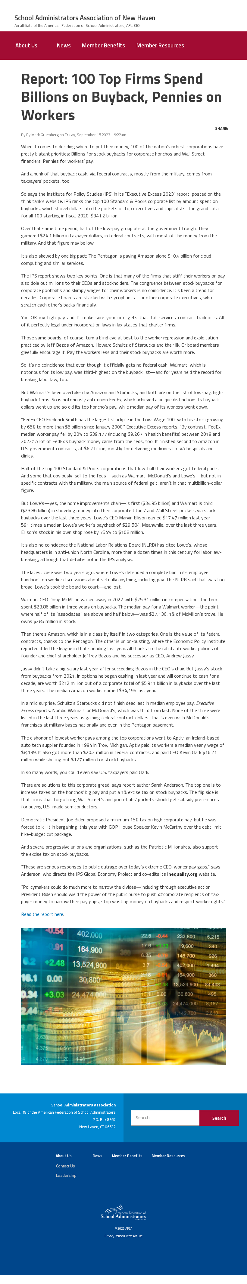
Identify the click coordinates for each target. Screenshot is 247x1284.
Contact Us (65, 1166)
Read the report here (42, 914)
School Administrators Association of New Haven (84, 18)
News (64, 45)
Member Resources (160, 45)
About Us (26, 45)
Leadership (66, 1175)
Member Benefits (103, 45)
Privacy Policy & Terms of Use (123, 1236)
